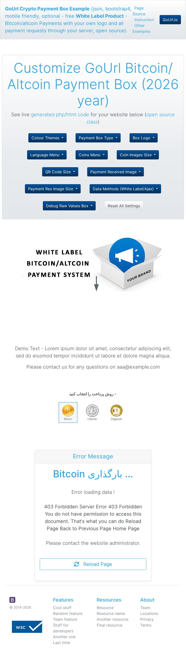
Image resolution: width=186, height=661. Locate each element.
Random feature (67, 613)
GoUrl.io (170, 19)
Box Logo (142, 137)
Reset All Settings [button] (124, 205)
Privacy (147, 619)
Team (145, 607)
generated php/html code (60, 114)
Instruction (144, 19)
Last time (61, 642)
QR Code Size (58, 171)
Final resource (109, 625)
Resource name (111, 613)
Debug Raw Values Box (68, 205)
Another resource (112, 619)
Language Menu (45, 154)
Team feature (65, 619)
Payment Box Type (96, 137)
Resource (105, 607)
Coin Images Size (136, 154)
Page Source (138, 11)
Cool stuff (62, 607)
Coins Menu (90, 154)
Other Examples (141, 28)
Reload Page (95, 564)
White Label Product (100, 16)
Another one (64, 636)
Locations (149, 613)
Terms (145, 625)
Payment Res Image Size (51, 188)
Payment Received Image (114, 171)
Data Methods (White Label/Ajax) (124, 188)
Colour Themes (46, 137)
